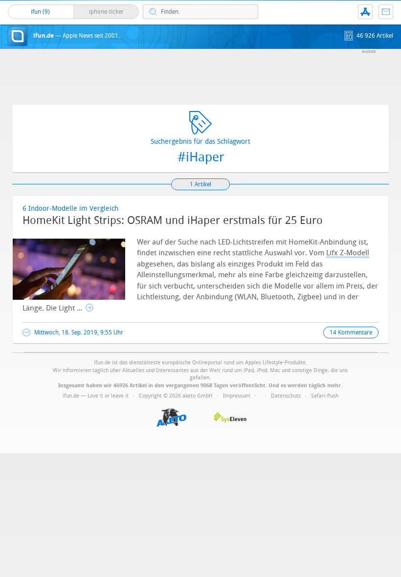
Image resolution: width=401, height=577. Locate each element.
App (365, 12)
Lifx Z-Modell (347, 252)
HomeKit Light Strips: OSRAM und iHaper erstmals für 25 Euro (172, 220)
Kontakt (386, 12)
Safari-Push (324, 396)
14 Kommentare (351, 332)
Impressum (236, 396)
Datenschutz (286, 396)
